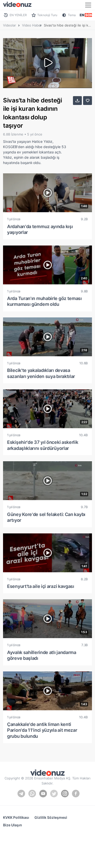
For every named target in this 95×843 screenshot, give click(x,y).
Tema (72, 15)
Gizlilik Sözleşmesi (50, 817)
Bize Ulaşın (12, 825)
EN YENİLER (18, 15)
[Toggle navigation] (88, 5)
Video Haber (32, 25)
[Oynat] (48, 63)
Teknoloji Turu (47, 15)
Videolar (9, 25)
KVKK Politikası (16, 817)
